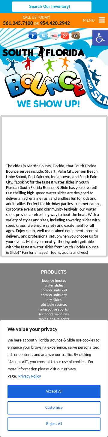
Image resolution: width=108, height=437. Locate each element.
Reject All (54, 424)
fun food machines (54, 314)
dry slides (54, 300)
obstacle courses (54, 305)
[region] (54, 378)
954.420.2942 (55, 23)
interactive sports (54, 309)
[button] (100, 38)
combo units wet (54, 290)
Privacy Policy (29, 376)
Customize (54, 407)
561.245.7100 (18, 23)
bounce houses (54, 281)
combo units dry (54, 295)
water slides (54, 285)
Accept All (54, 391)
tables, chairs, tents (54, 319)
